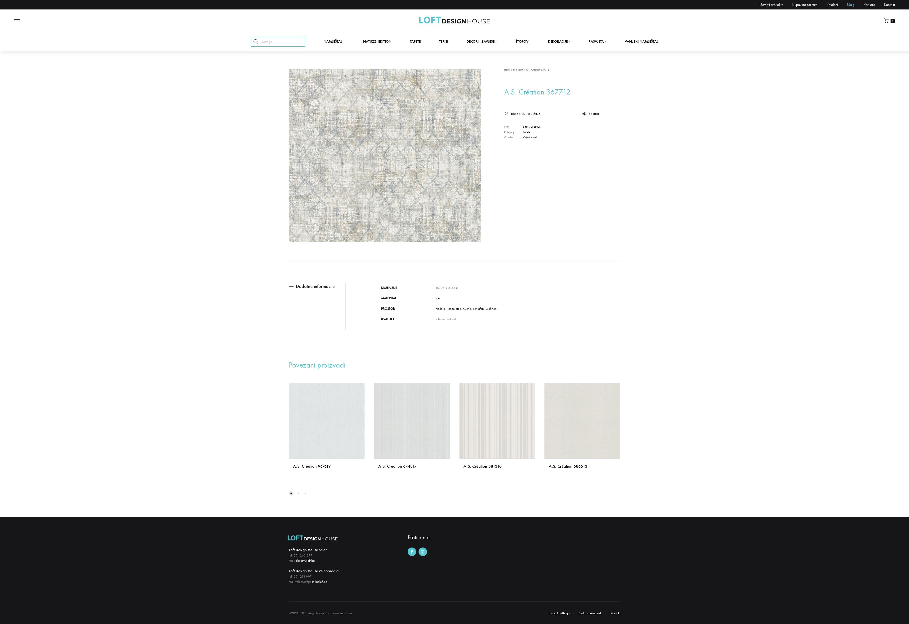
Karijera (869, 4)
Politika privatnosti (590, 613)
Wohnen (491, 309)
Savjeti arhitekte (771, 4)
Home (507, 69)
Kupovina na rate (804, 4)
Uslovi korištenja (559, 613)
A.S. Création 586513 (568, 466)
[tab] (317, 286)
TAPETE (415, 41)
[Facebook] (412, 552)
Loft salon (518, 69)
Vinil (438, 298)
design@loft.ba (305, 561)
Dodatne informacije (315, 286)
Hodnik (440, 309)
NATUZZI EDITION (377, 41)
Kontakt (889, 4)
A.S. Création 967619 (312, 466)
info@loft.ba (319, 582)
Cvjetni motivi (530, 137)
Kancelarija (453, 309)
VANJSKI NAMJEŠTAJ (641, 41)
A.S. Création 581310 (482, 466)
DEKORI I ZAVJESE (482, 41)
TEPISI (443, 41)
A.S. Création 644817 (397, 466)
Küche (467, 309)
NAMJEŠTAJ (334, 41)
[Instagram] (423, 552)
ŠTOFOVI (522, 41)
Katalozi (832, 4)
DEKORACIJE (559, 41)
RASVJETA (597, 41)
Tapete (526, 132)
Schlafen (478, 309)
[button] (291, 493)
